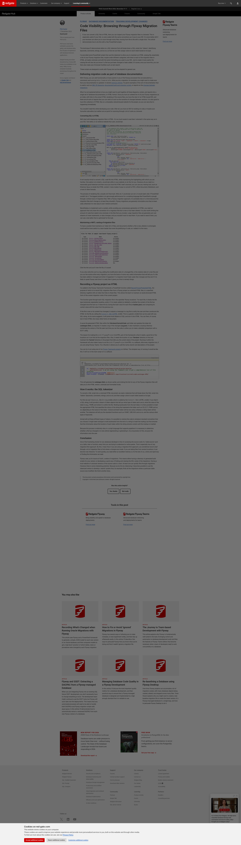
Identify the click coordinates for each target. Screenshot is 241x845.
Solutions (33, 3)
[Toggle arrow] (225, 3)
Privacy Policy (68, 835)
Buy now (221, 3)
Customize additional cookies (78, 840)
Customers (43, 3)
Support (66, 3)
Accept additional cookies (34, 840)
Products (23, 3)
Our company (55, 3)
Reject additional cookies (56, 840)
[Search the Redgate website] (231, 3)
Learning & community (80, 3)
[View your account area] (237, 3)
